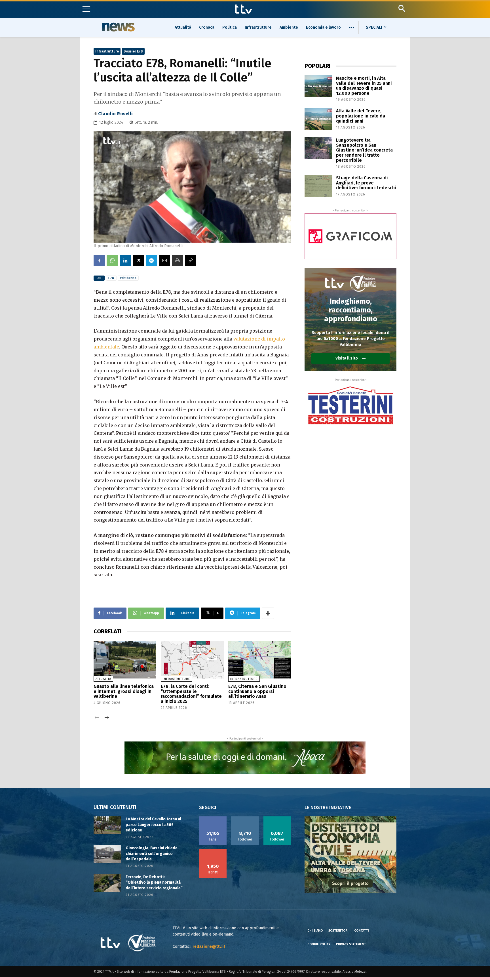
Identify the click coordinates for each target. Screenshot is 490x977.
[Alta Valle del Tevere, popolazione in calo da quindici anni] (318, 119)
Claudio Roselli (115, 113)
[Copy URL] (190, 260)
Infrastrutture (107, 51)
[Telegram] (151, 260)
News (118, 26)
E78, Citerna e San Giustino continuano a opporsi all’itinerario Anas (257, 691)
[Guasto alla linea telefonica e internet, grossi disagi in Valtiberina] (125, 659)
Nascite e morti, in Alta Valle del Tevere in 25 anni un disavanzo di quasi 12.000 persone (364, 85)
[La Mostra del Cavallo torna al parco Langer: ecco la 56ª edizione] (107, 825)
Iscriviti (213, 851)
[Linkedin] (125, 260)
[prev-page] (97, 718)
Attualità (103, 679)
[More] (268, 613)
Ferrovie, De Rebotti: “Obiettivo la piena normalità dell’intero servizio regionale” (154, 882)
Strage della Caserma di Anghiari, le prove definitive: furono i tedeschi (366, 182)
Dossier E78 (133, 51)
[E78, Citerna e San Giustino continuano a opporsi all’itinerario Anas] (259, 659)
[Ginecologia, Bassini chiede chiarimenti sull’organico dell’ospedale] (107, 854)
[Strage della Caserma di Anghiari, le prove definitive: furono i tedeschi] (318, 186)
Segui (245, 818)
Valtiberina (128, 278)
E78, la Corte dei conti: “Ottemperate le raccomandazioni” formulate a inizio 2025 (191, 694)
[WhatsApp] (112, 260)
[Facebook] (99, 260)
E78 (111, 278)
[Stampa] (177, 260)
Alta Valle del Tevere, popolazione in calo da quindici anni (360, 115)
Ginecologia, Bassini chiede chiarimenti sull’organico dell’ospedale (152, 854)
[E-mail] (164, 260)
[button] (401, 8)
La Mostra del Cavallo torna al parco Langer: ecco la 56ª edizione (153, 825)
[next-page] (106, 718)
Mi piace (213, 818)
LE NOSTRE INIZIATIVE (328, 807)
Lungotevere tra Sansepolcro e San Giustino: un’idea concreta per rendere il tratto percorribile (364, 150)
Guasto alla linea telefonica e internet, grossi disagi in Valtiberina (124, 691)
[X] (138, 260)
